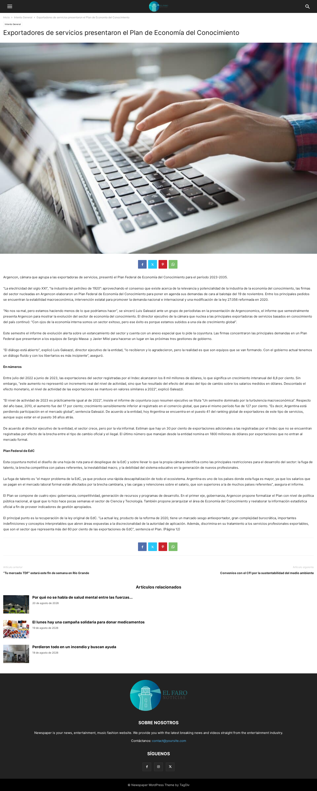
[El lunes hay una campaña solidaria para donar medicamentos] (16, 629)
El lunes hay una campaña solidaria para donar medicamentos (88, 622)
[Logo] (158, 710)
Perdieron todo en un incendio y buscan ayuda (74, 647)
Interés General (23, 17)
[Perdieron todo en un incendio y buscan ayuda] (16, 654)
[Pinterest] (162, 264)
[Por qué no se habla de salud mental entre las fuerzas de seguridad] (16, 605)
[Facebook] (142, 264)
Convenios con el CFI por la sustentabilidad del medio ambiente (267, 573)
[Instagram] (158, 767)
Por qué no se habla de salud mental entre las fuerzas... (82, 597)
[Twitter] (152, 264)
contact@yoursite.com (169, 741)
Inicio (6, 17)
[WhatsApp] (173, 264)
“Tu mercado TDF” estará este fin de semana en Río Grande (46, 573)
